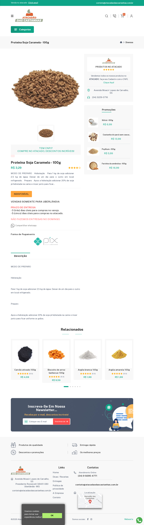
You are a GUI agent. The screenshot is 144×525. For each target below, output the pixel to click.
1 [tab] (66, 386)
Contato (57, 497)
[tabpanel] (25, 359)
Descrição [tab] (20, 256)
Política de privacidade (58, 487)
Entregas (57, 481)
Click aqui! (33, 3)
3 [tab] (72, 386)
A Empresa (58, 493)
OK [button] (52, 516)
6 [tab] (79, 386)
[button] (24, 520)
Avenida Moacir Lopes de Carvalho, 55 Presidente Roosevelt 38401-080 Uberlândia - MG (32, 483)
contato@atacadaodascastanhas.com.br (31, 490)
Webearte (128, 519)
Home (56, 472)
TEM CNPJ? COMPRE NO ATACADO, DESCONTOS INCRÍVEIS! (45, 149)
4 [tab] (75, 386)
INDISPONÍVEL (21, 194)
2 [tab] (70, 386)
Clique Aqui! (108, 82)
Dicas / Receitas (60, 477)
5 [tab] (77, 386)
